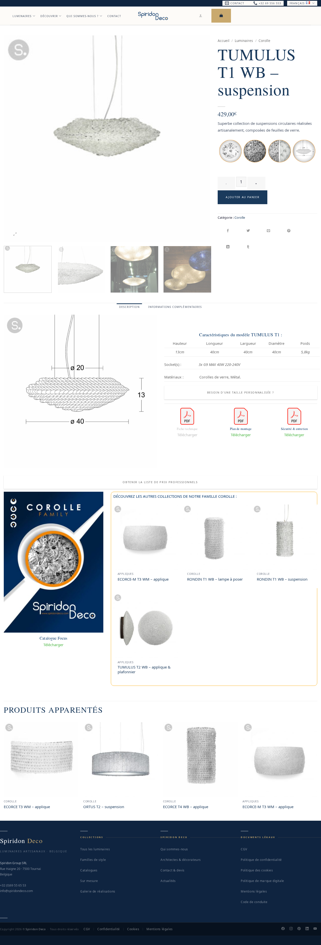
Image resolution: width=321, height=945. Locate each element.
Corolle (264, 40)
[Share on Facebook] (228, 231)
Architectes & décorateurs (180, 860)
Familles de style (93, 860)
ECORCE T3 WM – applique (27, 806)
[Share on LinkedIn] (228, 246)
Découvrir (49, 16)
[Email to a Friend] (269, 231)
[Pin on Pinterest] (289, 231)
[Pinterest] (301, 929)
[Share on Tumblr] (248, 246)
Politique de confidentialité (261, 860)
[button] (201, 15)
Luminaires (22, 16)
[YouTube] (317, 929)
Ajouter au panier (242, 197)
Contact (114, 16)
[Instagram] (293, 929)
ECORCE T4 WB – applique (185, 806)
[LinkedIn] (309, 929)
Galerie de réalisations (97, 891)
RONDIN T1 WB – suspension (282, 579)
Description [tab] (129, 307)
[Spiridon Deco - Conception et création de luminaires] (153, 15)
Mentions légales (254, 891)
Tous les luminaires (95, 849)
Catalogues (89, 870)
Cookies (133, 929)
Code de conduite (254, 902)
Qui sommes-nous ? (82, 16)
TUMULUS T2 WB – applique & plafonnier (144, 670)
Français (297, 3)
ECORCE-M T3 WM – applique (143, 579)
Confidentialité (108, 929)
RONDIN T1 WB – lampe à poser (215, 579)
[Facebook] (285, 929)
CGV (244, 849)
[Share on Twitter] (248, 231)
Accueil (223, 40)
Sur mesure (89, 881)
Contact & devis (172, 870)
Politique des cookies (257, 870)
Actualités (168, 881)
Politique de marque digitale (262, 881)
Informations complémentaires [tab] (175, 307)
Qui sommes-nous (174, 849)
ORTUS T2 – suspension (103, 806)
